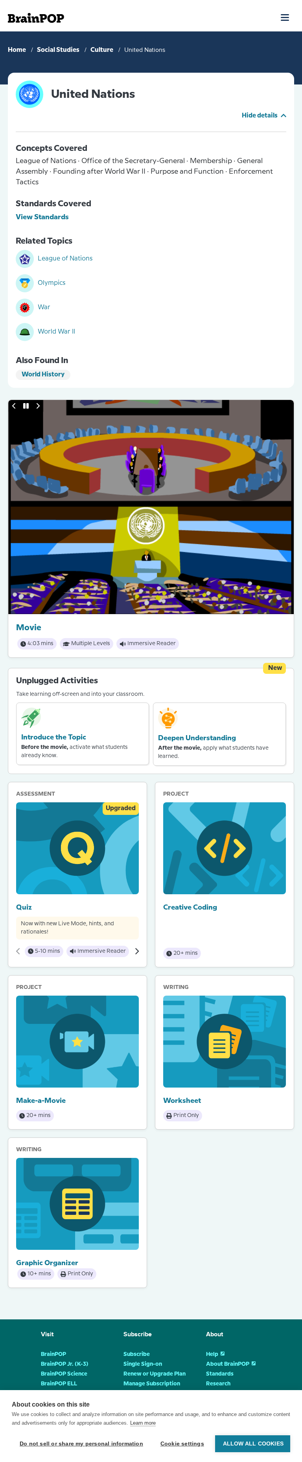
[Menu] (285, 17)
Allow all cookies (253, 1444)
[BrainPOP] (36, 18)
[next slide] (38, 406)
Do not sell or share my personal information (81, 1444)
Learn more (143, 1423)
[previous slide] (14, 406)
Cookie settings (182, 1444)
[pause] (26, 406)
